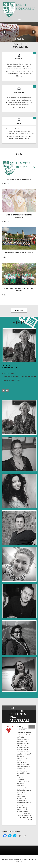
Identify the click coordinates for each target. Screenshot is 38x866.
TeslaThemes (23, 859)
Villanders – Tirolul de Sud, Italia (19, 253)
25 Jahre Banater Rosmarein (19, 179)
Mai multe (19, 310)
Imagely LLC (19, 861)
